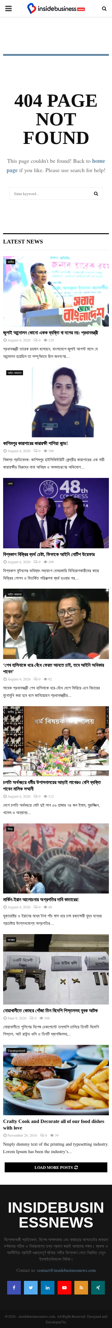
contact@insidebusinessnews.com (66, 1270)
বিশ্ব (10, 829)
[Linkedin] (47, 1288)
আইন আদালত (14, 373)
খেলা (10, 483)
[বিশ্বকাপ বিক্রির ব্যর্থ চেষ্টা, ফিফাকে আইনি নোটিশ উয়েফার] (56, 513)
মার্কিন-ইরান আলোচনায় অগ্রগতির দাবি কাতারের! (41, 899)
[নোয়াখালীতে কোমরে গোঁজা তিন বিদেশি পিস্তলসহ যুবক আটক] (56, 969)
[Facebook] (14, 1288)
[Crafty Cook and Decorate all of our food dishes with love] (56, 1080)
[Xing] (98, 1288)
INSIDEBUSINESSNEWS (56, 1215)
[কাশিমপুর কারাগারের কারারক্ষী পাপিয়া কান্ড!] (56, 402)
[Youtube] (64, 1288)
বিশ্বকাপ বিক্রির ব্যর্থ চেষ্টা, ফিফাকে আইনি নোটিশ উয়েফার (49, 554)
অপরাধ (11, 940)
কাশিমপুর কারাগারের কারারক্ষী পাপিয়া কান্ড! (35, 443)
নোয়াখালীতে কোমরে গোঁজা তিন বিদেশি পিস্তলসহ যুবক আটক (50, 1010)
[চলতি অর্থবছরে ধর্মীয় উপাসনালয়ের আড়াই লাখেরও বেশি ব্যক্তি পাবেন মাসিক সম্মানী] (56, 741)
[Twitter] (31, 1288)
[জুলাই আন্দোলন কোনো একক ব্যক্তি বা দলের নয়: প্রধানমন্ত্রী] (56, 291)
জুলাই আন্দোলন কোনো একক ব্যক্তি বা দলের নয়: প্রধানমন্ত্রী (50, 332)
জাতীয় (11, 262)
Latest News (23, 241)
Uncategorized (16, 1050)
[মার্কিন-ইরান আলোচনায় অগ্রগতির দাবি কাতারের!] (56, 858)
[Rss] (81, 1288)
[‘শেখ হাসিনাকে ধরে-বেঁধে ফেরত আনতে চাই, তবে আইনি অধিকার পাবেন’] (56, 624)
